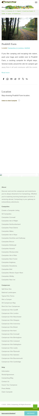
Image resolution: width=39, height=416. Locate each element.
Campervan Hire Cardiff (10, 310)
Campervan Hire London (10, 313)
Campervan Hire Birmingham (12, 337)
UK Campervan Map (9, 303)
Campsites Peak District (10, 228)
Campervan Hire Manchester (11, 317)
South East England (28, 11)
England (19, 11)
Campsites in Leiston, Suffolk (19, 48)
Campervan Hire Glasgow (10, 320)
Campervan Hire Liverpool (11, 341)
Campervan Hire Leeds (10, 348)
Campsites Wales (7, 231)
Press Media (6, 388)
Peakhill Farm (16, 13)
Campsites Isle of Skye (9, 234)
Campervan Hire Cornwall (10, 334)
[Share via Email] (11, 79)
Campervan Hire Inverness (11, 324)
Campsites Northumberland (11, 224)
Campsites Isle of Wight (10, 221)
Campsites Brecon (8, 241)
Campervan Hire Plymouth (11, 351)
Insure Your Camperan (9, 385)
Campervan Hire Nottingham (11, 344)
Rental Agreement (8, 374)
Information (5, 371)
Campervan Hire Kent (9, 330)
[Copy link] (27, 79)
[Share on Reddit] (15, 79)
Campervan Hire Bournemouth (12, 358)
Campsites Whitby (8, 276)
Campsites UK (11, 11)
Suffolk (3, 13)
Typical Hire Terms (8, 296)
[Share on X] (23, 79)
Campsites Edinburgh (9, 245)
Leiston (9, 13)
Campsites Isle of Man (9, 255)
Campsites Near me (8, 279)
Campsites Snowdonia (9, 266)
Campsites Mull (7, 269)
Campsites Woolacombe (10, 252)
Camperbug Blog (7, 378)
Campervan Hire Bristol (10, 327)
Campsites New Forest (9, 259)
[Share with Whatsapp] (7, 79)
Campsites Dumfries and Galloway (13, 238)
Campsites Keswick (8, 248)
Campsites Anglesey (8, 262)
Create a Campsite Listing (10, 210)
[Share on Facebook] (4, 79)
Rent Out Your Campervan (11, 306)
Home (3, 11)
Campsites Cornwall (8, 217)
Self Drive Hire (6, 289)
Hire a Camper (7, 299)
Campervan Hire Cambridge (11, 362)
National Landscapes (9, 292)
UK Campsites (6, 214)
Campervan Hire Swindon (10, 355)
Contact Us (5, 381)
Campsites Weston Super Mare (12, 273)
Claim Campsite (7, 392)
